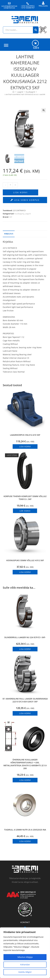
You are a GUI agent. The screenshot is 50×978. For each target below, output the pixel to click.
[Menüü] (6, 45)
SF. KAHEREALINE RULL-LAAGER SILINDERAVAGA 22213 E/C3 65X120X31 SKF (25, 700)
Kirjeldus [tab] (8, 234)
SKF (10, 217)
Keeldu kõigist (25, 972)
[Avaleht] (13, 92)
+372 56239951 (28, 6)
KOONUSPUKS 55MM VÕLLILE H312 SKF (25, 560)
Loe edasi (25, 510)
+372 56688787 (28, 8)
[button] (43, 110)
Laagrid (28, 213)
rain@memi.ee (9, 8)
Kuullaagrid (19, 213)
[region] (25, 952)
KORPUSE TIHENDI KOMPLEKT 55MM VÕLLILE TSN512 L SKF (25, 497)
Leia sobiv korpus (26, 200)
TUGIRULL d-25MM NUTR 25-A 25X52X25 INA (25, 829)
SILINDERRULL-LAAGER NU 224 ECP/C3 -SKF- (25, 637)
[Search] (36, 30)
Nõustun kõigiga (25, 957)
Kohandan (25, 964)
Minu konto (43, 6)
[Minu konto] (43, 3)
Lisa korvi (20, 192)
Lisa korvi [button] (25, 446)
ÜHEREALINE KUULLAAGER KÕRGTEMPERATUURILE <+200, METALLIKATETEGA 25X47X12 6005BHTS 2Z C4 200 (25, 764)
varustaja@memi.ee (9, 6)
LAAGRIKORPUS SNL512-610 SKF (25, 435)
